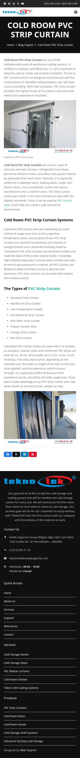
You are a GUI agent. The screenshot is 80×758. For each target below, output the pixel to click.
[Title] (9, 3)
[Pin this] (33, 454)
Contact (8, 634)
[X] (18, 3)
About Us (9, 601)
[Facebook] (5, 3)
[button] (75, 12)
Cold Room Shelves (16, 679)
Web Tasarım (28, 750)
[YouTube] (22, 3)
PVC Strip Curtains (15, 708)
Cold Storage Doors (16, 663)
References (11, 626)
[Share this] (8, 454)
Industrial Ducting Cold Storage (23, 741)
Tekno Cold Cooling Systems (21, 688)
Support (9, 618)
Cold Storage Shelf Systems (21, 733)
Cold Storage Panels (16, 654)
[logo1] (17, 12)
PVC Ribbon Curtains (17, 671)
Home (7, 593)
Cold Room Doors (14, 716)
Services (9, 609)
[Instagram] (14, 3)
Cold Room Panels (15, 724)
